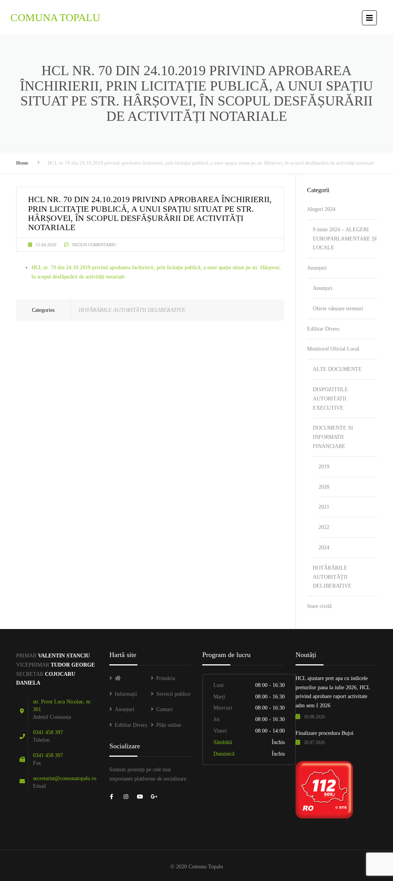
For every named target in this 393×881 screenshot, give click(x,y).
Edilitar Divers (323, 329)
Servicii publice (173, 694)
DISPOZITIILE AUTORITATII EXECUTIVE (330, 399)
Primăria (165, 678)
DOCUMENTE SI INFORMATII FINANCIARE (333, 437)
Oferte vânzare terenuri (338, 308)
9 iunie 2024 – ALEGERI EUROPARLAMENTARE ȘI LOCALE (345, 239)
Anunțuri (317, 268)
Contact (164, 709)
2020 (324, 487)
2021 (324, 507)
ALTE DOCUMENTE (337, 369)
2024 (324, 547)
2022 (324, 527)
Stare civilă (319, 606)
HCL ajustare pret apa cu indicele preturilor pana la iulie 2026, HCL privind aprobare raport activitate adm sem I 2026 (333, 691)
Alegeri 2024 (321, 209)
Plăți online (168, 725)
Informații (126, 694)
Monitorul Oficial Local (333, 349)
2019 (324, 466)
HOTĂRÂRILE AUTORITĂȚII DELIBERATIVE (132, 310)
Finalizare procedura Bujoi (324, 733)
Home (22, 163)
